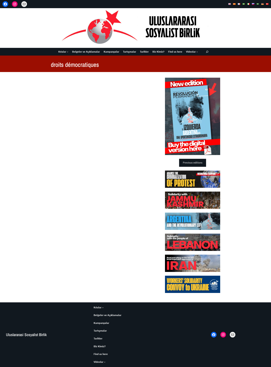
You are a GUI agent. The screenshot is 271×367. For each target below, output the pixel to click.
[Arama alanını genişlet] (207, 52)
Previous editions (192, 162)
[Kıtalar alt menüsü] (67, 52)
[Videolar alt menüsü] (197, 52)
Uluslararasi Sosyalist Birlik (26, 334)
